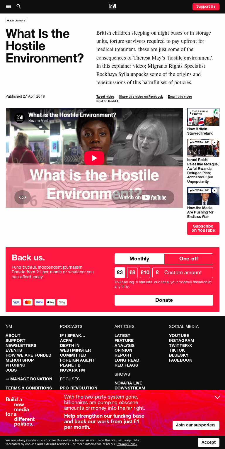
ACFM (66, 340)
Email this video (180, 97)
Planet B (70, 365)
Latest (122, 335)
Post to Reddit (107, 101)
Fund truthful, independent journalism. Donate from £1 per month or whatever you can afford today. (53, 272)
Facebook (180, 360)
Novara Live (128, 383)
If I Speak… (73, 335)
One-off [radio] (188, 258)
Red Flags (126, 365)
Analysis (124, 345)
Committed (73, 355)
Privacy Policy (127, 444)
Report (123, 355)
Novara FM (72, 370)
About (13, 335)
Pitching (15, 365)
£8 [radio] (132, 272)
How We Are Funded (28, 355)
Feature (124, 340)
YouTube (179, 335)
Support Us (205, 6)
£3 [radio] (120, 272)
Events (14, 350)
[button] (10, 7)
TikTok (177, 350)
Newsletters (21, 345)
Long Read (127, 360)
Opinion (123, 350)
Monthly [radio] (139, 258)
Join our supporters (196, 425)
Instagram (181, 340)
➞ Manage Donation (29, 379)
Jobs (11, 370)
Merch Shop (20, 360)
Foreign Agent (77, 360)
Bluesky (178, 355)
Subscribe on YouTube (203, 228)
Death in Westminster (75, 348)
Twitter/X (180, 345)
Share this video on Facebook (141, 97)
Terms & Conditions (29, 388)
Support (15, 340)
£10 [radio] (145, 272)
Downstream (130, 388)
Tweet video (105, 97)
